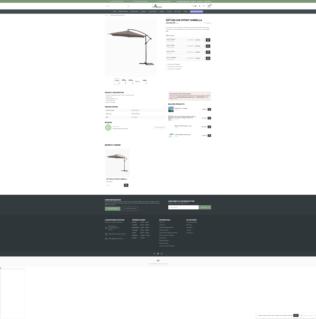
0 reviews (175, 18)
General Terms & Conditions (166, 235)
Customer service (112, 208)
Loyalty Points (207, 1)
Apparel (161, 11)
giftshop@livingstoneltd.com (185, 97)
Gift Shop (178, 11)
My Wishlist (189, 227)
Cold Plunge (152, 11)
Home (114, 11)
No (302, 315)
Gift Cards (199, 1)
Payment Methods (164, 240)
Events (186, 11)
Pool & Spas (134, 11)
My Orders (189, 225)
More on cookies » (309, 315)
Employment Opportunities (166, 227)
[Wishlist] (203, 6)
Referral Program (163, 243)
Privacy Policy (162, 238)
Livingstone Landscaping (183, 1)
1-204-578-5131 (200, 97)
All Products (189, 233)
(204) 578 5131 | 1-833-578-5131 (117, 234)
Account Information (191, 222)
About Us (161, 222)
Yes (296, 315)
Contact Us (162, 225)
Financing (193, 1)
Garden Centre (123, 11)
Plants (169, 11)
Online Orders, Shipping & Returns (168, 233)
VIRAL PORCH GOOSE (196, 11)
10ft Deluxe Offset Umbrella (117, 15)
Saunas (143, 11)
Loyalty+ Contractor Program (166, 246)
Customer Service (163, 230)
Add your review (159, 127)
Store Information (130, 208)
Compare (188, 230)
